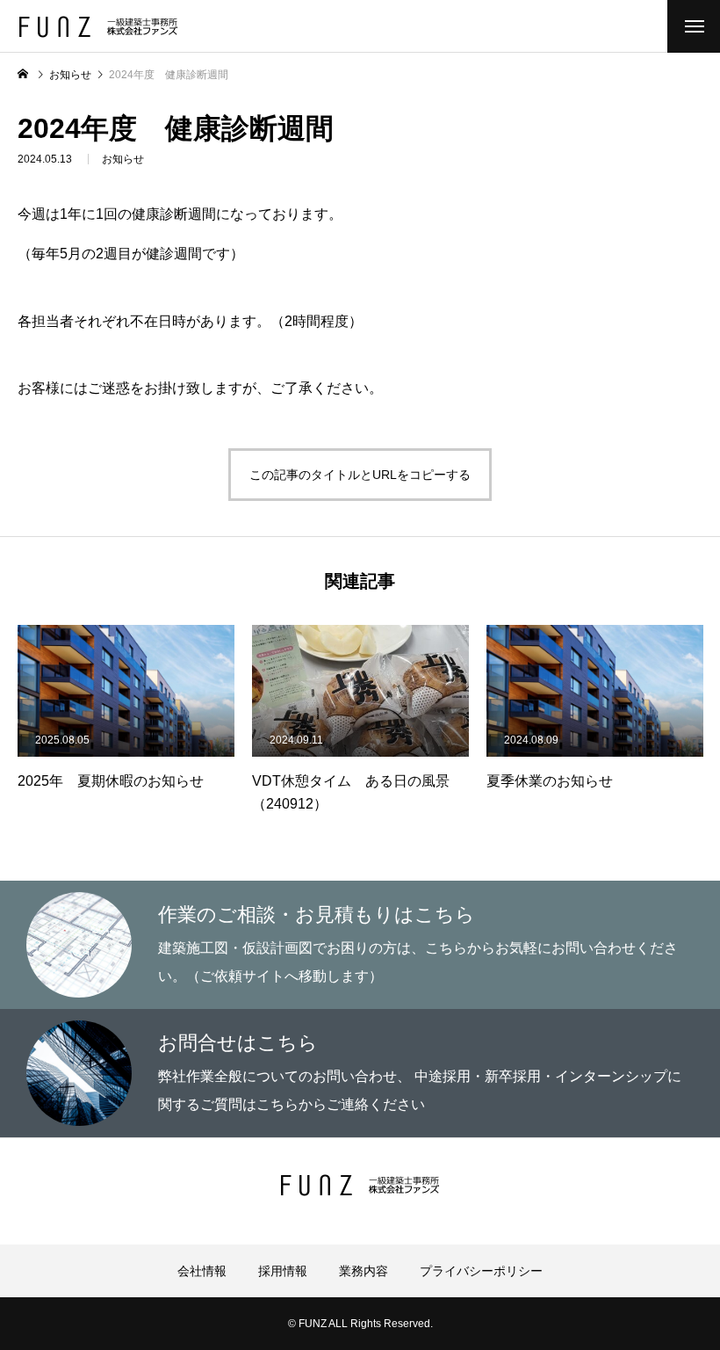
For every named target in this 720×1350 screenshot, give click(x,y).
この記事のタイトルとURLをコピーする (360, 475)
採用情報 (282, 1271)
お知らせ (123, 159)
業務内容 (363, 1271)
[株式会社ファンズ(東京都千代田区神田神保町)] (98, 27)
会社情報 (202, 1271)
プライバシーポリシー (481, 1271)
